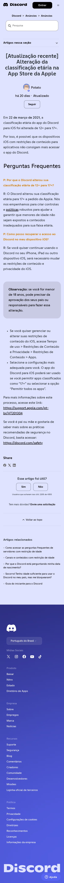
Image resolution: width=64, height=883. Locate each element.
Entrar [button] (42, 5)
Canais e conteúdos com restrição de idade (29, 557)
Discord (16, 15)
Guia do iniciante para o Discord (23, 584)
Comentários (14, 761)
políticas (12, 209)
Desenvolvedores (17, 778)
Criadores (12, 767)
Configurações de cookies (22, 819)
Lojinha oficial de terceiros (22, 790)
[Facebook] (4, 465)
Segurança (13, 750)
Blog (9, 756)
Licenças (12, 836)
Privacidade (14, 814)
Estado (11, 685)
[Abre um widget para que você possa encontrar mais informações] (51, 877)
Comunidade (14, 773)
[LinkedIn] (14, 465)
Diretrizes (12, 825)
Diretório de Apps (17, 691)
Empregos (13, 715)
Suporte (11, 744)
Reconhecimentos (17, 831)
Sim (23, 486)
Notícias (11, 726)
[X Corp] (9, 465)
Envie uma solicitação (42, 504)
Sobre (10, 709)
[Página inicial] (15, 5)
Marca (10, 720)
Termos (11, 808)
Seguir (32, 104)
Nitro (10, 679)
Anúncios (31, 15)
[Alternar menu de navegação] (58, 5)
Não (40, 486)
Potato (36, 87)
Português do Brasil (23, 641)
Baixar (10, 674)
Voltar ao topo (33, 520)
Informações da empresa (21, 842)
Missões (11, 784)
